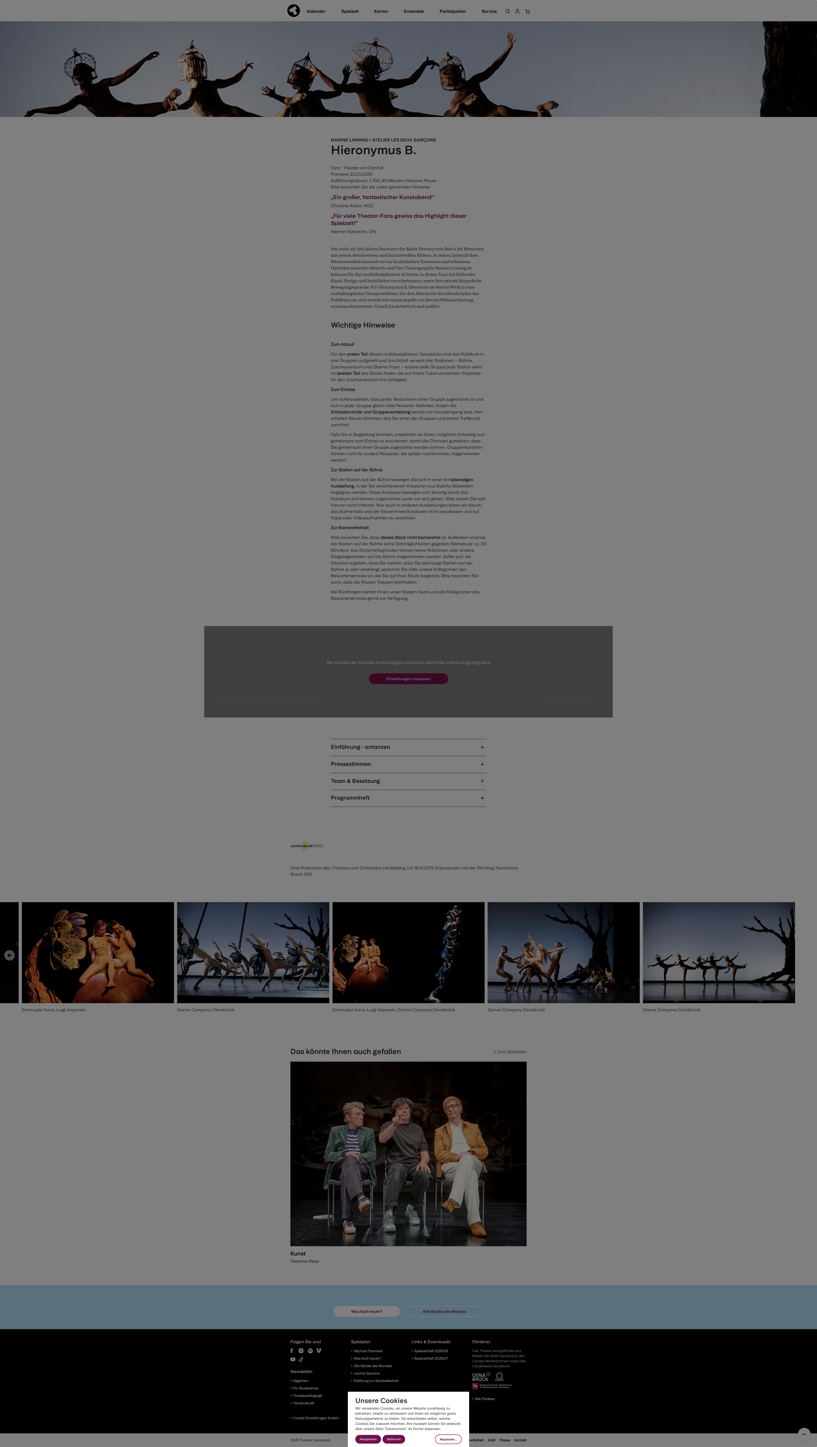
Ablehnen (394, 1439)
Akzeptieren (368, 1439)
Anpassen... (448, 1439)
